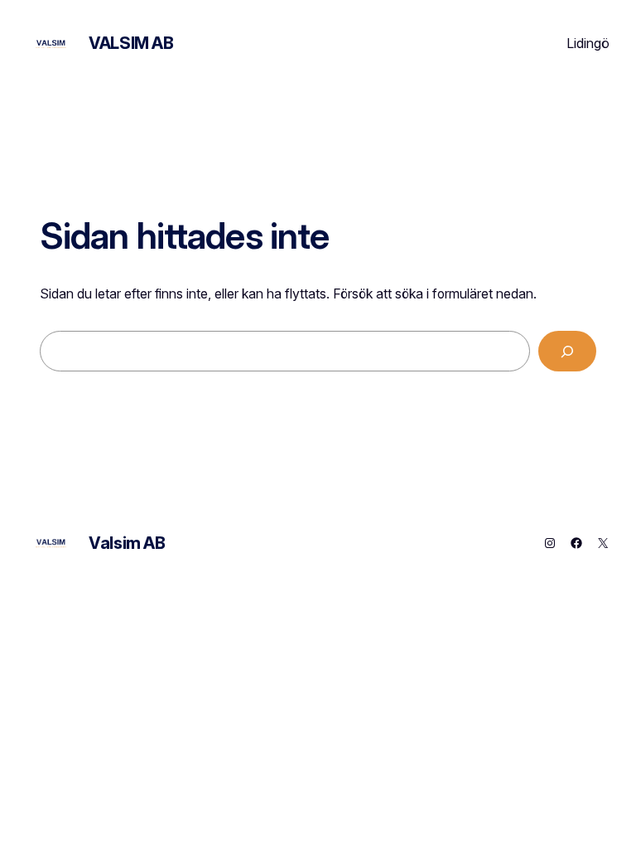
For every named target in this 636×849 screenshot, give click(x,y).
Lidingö (588, 43)
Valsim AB (131, 43)
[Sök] (567, 351)
